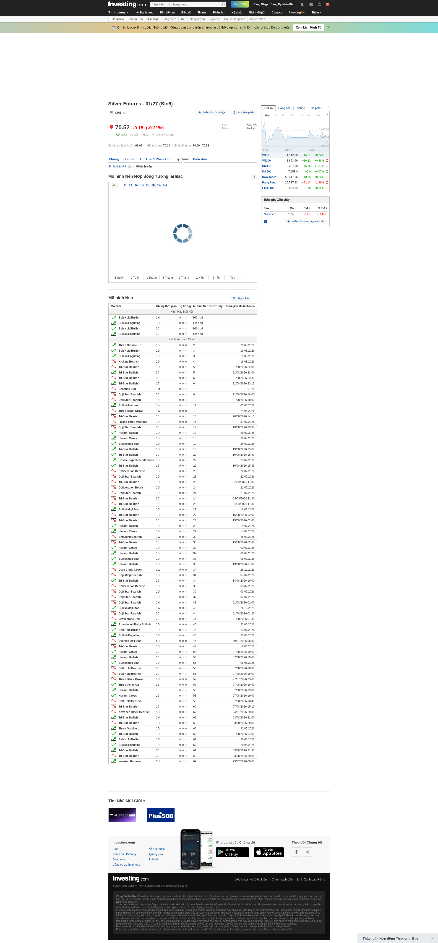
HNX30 (266, 166)
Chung (114, 159)
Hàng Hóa (136, 19)
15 (130, 185)
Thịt (183, 19)
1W (159, 185)
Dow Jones (269, 177)
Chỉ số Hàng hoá (234, 19)
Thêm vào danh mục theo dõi (308, 221)
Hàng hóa (118, 19)
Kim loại (152, 19)
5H (147, 185)
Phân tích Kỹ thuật (120, 166)
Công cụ (277, 12)
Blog (115, 849)
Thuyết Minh (257, 19)
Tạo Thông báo (246, 112)
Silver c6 (269, 214)
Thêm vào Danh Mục (214, 112)
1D (153, 185)
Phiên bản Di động (124, 854)
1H (142, 185)
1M (165, 185)
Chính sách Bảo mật (285, 879)
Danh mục (146, 12)
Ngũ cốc (214, 19)
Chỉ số (268, 108)
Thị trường (116, 12)
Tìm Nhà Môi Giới (125, 801)
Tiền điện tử (167, 12)
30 (136, 185)
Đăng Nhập (260, 4)
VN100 (266, 160)
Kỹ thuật (237, 12)
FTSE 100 (268, 188)
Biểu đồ (186, 12)
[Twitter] (307, 852)
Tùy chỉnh (243, 298)
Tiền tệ (300, 108)
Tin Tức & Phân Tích (156, 159)
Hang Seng (269, 182)
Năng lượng (197, 19)
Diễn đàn (200, 159)
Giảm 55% (240, 4)
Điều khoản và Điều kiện (251, 879)
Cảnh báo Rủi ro (314, 879)
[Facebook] (296, 852)
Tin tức (202, 12)
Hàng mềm (169, 19)
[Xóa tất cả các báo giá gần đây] (265, 220)
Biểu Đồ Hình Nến (114, 185)
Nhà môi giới (257, 12)
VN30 (265, 155)
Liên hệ (154, 859)
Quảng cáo (156, 854)
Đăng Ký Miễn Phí (282, 4)
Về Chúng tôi (157, 849)
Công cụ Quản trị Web (126, 864)
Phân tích (219, 12)
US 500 (266, 171)
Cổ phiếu (316, 108)
